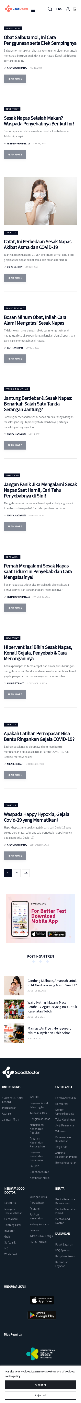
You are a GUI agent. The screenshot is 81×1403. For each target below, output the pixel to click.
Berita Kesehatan (65, 1162)
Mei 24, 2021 (34, 434)
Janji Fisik (61, 1147)
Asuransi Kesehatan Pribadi (66, 1155)
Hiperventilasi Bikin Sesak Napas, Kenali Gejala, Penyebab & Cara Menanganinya (38, 653)
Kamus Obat (13, 28)
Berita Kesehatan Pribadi (65, 1211)
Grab (7, 1236)
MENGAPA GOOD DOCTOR (14, 1190)
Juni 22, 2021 (31, 266)
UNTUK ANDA (63, 1087)
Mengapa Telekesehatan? (14, 1211)
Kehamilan (12, 475)
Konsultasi (61, 1104)
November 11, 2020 (37, 683)
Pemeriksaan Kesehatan (63, 1139)
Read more (15, 78)
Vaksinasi (60, 1131)
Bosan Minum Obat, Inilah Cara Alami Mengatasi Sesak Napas (35, 320)
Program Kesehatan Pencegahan (37, 1142)
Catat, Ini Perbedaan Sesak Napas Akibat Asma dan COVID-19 (37, 244)
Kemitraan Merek (40, 1178)
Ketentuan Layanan (61, 1264)
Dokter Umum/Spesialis (65, 1111)
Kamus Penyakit (15, 308)
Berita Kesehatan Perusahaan (65, 1201)
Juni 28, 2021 (39, 143)
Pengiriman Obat (40, 1119)
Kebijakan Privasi (65, 1256)
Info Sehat (12, 108)
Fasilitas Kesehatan (36, 1216)
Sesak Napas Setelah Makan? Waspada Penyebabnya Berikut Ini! (39, 121)
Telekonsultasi (38, 1113)
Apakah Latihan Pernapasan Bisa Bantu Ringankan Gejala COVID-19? (39, 736)
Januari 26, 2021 (41, 596)
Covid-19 (11, 232)
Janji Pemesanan (65, 1125)
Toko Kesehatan (65, 1119)
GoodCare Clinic (39, 1172)
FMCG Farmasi (38, 1242)
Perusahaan (9, 1108)
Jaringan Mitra (10, 1119)
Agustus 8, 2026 (36, 1016)
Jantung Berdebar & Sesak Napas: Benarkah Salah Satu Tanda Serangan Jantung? (38, 403)
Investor (9, 1231)
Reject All (40, 1395)
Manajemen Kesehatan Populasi (36, 1128)
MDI (6, 1248)
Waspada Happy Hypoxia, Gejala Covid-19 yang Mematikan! (36, 817)
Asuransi (7, 1113)
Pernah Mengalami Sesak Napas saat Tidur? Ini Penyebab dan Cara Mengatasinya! (38, 571)
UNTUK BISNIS (11, 1087)
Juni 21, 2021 (32, 347)
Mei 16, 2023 (36, 67)
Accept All (40, 1385)
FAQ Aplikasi (62, 1250)
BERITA (59, 1188)
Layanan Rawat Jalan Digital (39, 1105)
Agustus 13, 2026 (37, 990)
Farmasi (34, 1230)
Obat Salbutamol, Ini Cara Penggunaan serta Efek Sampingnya (40, 40)
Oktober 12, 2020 (35, 763)
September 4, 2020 (39, 844)
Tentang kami (12, 1225)
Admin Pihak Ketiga (41, 1236)
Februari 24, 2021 (38, 515)
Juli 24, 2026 (34, 1038)
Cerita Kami (11, 1219)
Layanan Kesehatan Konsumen (36, 1156)
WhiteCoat (10, 1254)
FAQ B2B (35, 1166)
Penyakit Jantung (17, 389)
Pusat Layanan (64, 1244)
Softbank (10, 1242)
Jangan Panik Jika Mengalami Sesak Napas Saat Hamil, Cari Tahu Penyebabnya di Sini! (40, 490)
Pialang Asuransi (39, 1224)
